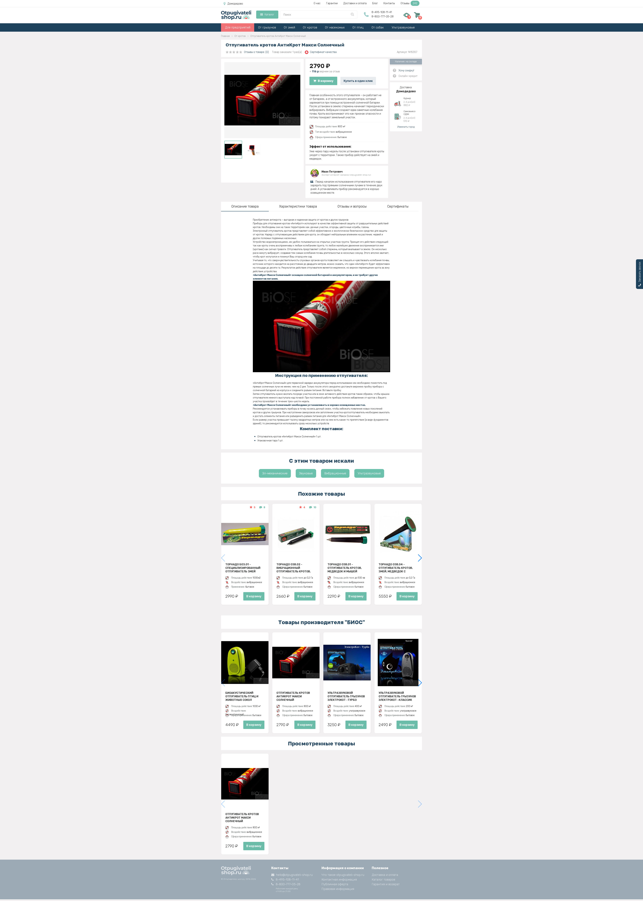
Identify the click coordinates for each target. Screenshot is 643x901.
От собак (378, 27)
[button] (419, 558)
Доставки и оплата (355, 3)
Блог (375, 3)
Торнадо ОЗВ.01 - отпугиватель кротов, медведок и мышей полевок (345, 568)
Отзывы (409, 3)
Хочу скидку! (406, 70)
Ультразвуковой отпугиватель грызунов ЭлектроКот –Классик (397, 696)
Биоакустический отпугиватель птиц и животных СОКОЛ (241, 696)
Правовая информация (338, 888)
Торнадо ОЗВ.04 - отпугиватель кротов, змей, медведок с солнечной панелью (396, 568)
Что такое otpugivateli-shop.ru (343, 874)
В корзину (325, 81)
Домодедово (235, 3)
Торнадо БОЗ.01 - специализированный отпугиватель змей (242, 568)
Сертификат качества (323, 52)
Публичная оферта (335, 884)
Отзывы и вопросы (352, 206)
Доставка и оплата (385, 874)
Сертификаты (398, 206)
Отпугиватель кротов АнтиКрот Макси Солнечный (293, 696)
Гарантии (332, 3)
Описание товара (245, 206)
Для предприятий (237, 27)
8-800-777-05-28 (383, 16)
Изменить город (406, 127)
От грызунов (267, 27)
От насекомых (335, 27)
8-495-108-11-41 (382, 12)
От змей (289, 27)
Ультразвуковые (403, 27)
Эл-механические (275, 473)
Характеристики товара (298, 206)
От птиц (358, 27)
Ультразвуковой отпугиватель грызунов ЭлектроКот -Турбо (346, 696)
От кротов (310, 27)
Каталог (269, 14)
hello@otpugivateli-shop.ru (294, 874)
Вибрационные (335, 473)
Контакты (389, 3)
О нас (317, 3)
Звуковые (306, 473)
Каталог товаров (383, 879)
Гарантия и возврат (386, 884)
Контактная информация (339, 879)
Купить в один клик (358, 81)
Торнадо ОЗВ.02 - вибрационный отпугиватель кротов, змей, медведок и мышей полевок (295, 568)
